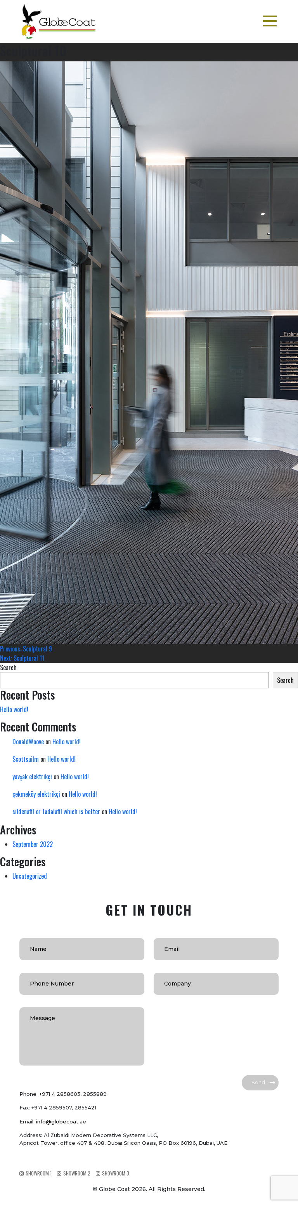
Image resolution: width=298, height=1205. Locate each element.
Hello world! (14, 709)
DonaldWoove (28, 741)
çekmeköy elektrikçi (36, 794)
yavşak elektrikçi (32, 776)
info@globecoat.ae (61, 1121)
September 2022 (32, 844)
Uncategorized (29, 876)
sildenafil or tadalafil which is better (56, 811)
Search (8, 667)
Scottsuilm (25, 759)
